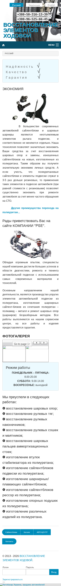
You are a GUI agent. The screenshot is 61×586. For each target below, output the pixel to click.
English (51, 5)
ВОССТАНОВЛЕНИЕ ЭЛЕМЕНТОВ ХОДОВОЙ (30, 30)
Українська (34, 5)
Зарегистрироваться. (12, 579)
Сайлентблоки (11, 532)
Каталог (27, 532)
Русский (16, 5)
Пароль (30, 567)
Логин (5, 567)
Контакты (9, 541)
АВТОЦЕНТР (42, 532)
